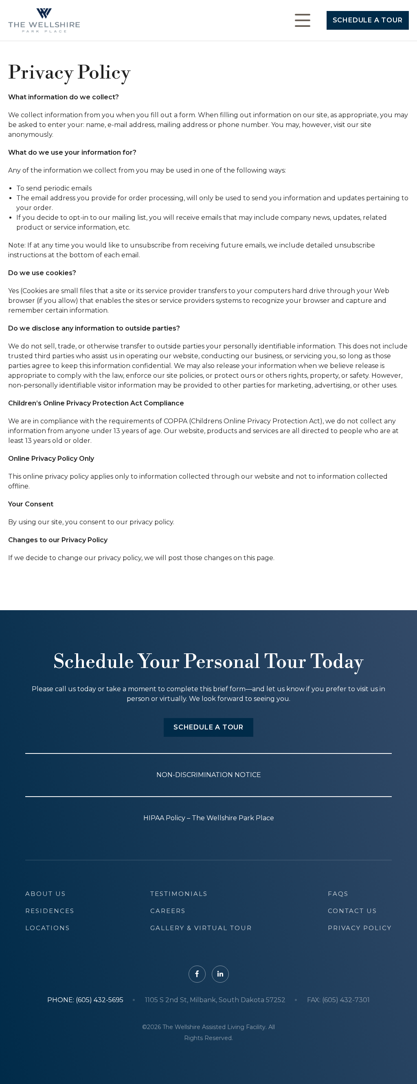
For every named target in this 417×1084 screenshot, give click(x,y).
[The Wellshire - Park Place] (44, 20)
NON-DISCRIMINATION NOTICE (208, 775)
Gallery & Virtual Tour (201, 928)
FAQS (338, 894)
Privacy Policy (360, 928)
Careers (168, 911)
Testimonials (179, 894)
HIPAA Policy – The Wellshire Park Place (208, 818)
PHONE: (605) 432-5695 (85, 1000)
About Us (45, 894)
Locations (47, 928)
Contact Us (352, 911)
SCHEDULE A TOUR (208, 727)
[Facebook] (197, 974)
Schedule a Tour (368, 20)
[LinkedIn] (220, 974)
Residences (50, 911)
